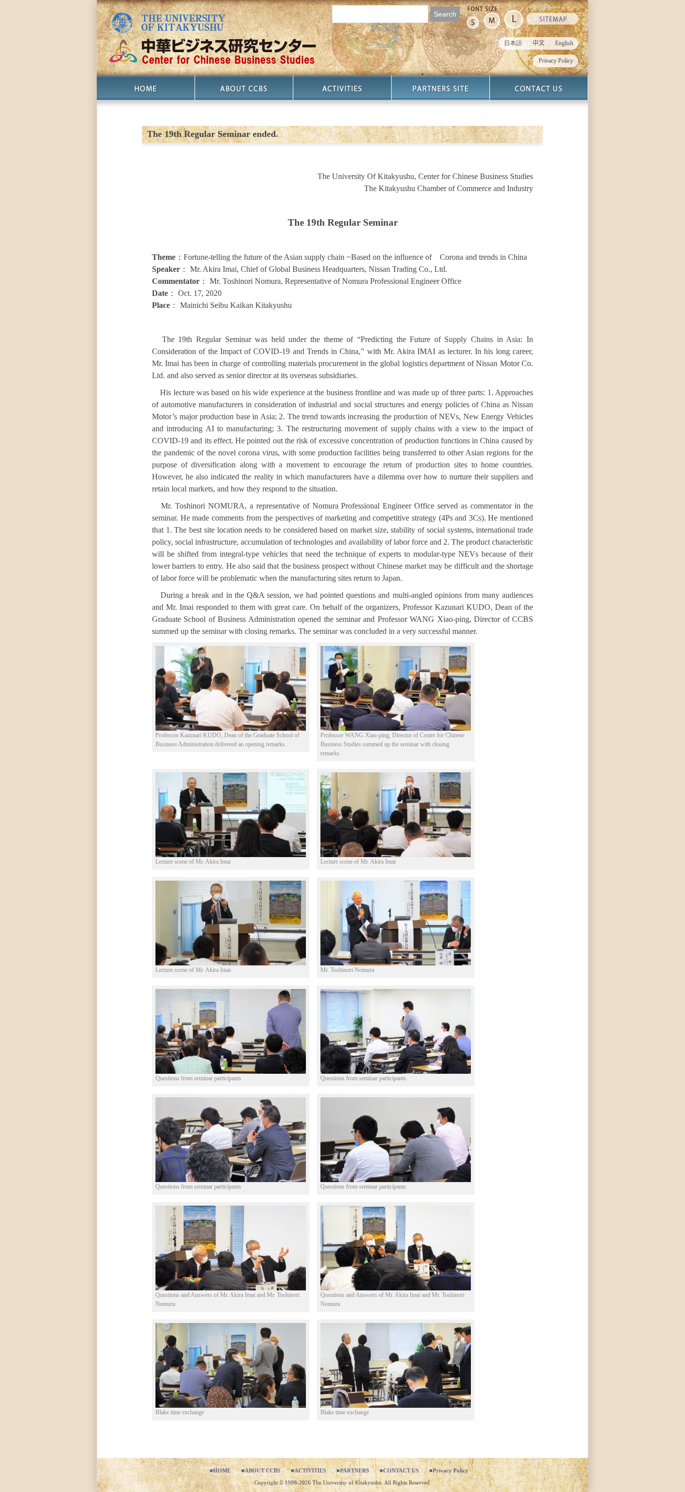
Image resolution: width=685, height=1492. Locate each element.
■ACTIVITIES (308, 1470)
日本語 (513, 43)
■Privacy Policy (448, 1470)
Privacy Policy (556, 60)
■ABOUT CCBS (260, 1470)
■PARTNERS (352, 1470)
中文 (539, 43)
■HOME (220, 1470)
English (564, 43)
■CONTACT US (399, 1470)
